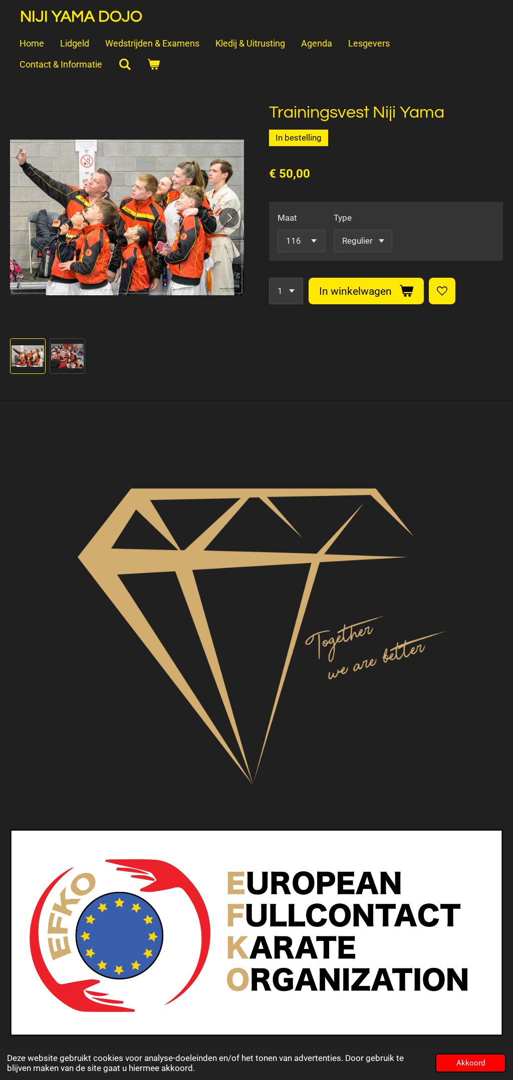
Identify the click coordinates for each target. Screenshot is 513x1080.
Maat (287, 218)
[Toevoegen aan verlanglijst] (442, 291)
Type (343, 218)
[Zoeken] (124, 65)
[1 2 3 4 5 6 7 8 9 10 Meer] (286, 291)
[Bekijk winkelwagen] (153, 65)
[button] (28, 356)
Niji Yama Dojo (81, 17)
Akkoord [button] (470, 1062)
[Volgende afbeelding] (229, 218)
